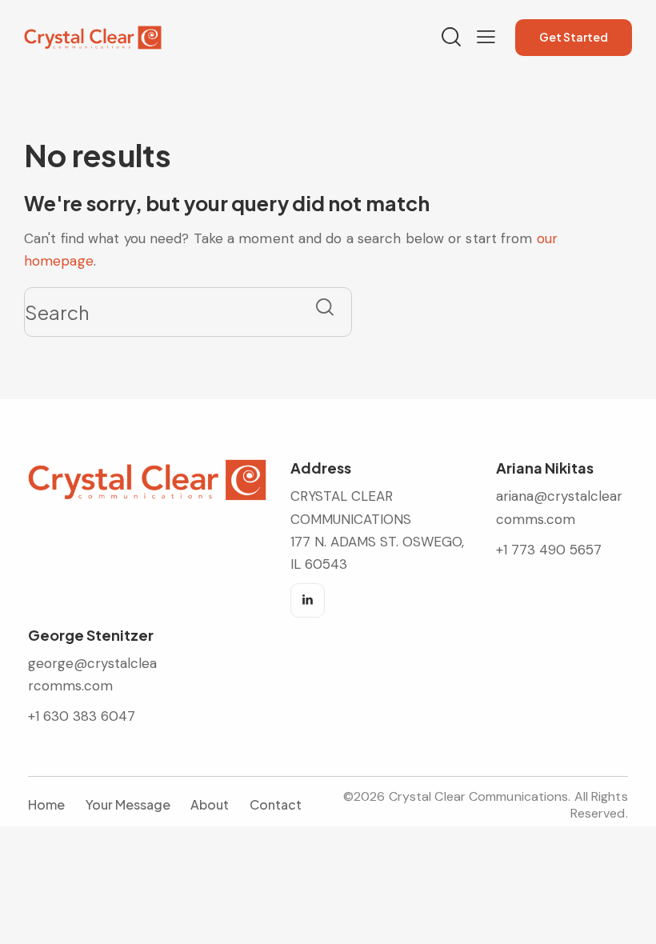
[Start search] (325, 306)
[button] (486, 37)
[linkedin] (307, 600)
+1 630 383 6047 (81, 716)
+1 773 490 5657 (549, 549)
